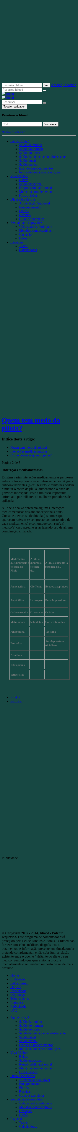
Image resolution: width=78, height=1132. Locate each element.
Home (14, 975)
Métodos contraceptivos (35, 230)
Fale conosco (19, 983)
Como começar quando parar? (31, 455)
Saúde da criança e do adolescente (42, 156)
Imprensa (16, 1002)
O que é (15, 987)
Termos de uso (20, 999)
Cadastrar (69, 85)
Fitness (24, 211)
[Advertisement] (39, 43)
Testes (23, 246)
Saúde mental (28, 164)
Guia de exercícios (31, 219)
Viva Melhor (19, 176)
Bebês (23, 238)
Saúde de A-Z (19, 141)
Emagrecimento (30, 207)
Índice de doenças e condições (39, 172)
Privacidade (18, 991)
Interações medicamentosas (28, 451)
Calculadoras (28, 250)
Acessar (56, 85)
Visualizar (50, 124)
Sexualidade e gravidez (26, 223)
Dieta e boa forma (22, 199)
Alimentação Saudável (34, 203)
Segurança (17, 995)
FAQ (13, 1010)
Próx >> (16, 701)
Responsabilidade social (35, 188)
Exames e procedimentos (36, 168)
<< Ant (15, 697)
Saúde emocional (30, 184)
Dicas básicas (28, 195)
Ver (46, 85)
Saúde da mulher (30, 145)
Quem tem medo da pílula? (28, 447)
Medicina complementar (35, 191)
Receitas (25, 215)
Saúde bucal (27, 160)
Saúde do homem (31, 149)
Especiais (16, 242)
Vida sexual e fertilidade (35, 226)
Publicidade (18, 1006)
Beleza (23, 180)
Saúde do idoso (29, 153)
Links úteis (17, 979)
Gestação (25, 234)
